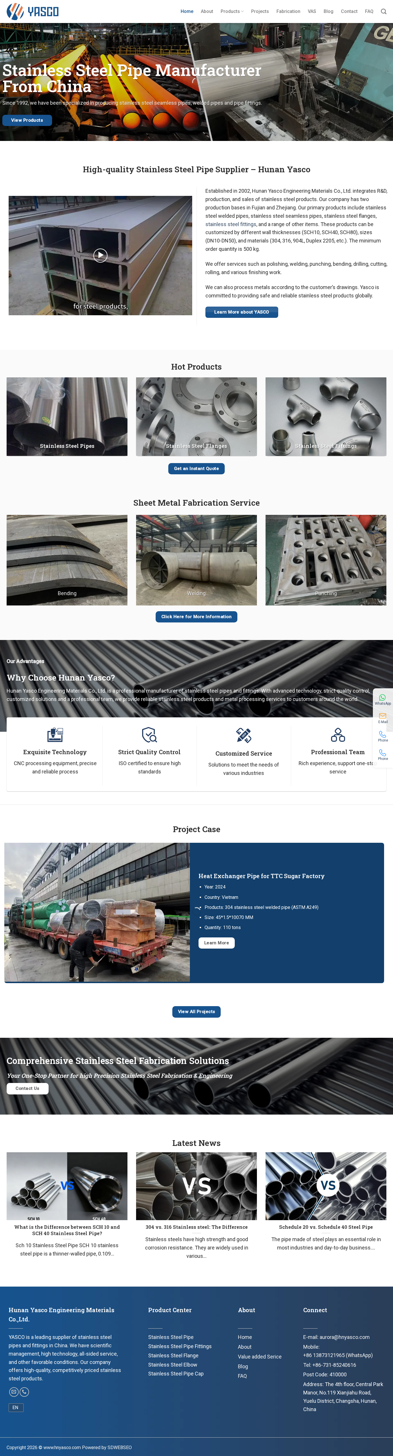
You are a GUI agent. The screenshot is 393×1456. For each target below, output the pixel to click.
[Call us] (24, 1392)
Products (230, 11)
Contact (349, 11)
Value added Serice (260, 1357)
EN (15, 1407)
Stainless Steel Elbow (172, 1365)
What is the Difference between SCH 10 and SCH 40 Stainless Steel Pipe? (67, 1230)
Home (187, 11)
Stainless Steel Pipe (171, 1337)
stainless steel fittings (230, 224)
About (207, 11)
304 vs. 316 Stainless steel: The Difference (197, 1227)
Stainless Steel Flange (173, 1355)
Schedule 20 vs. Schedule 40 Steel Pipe (326, 1227)
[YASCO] (32, 11)
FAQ (369, 11)
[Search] (383, 11)
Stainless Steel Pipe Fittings (180, 1346)
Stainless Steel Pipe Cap (176, 1374)
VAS (312, 11)
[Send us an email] (14, 1392)
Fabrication (288, 11)
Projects (260, 11)
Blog (328, 11)
